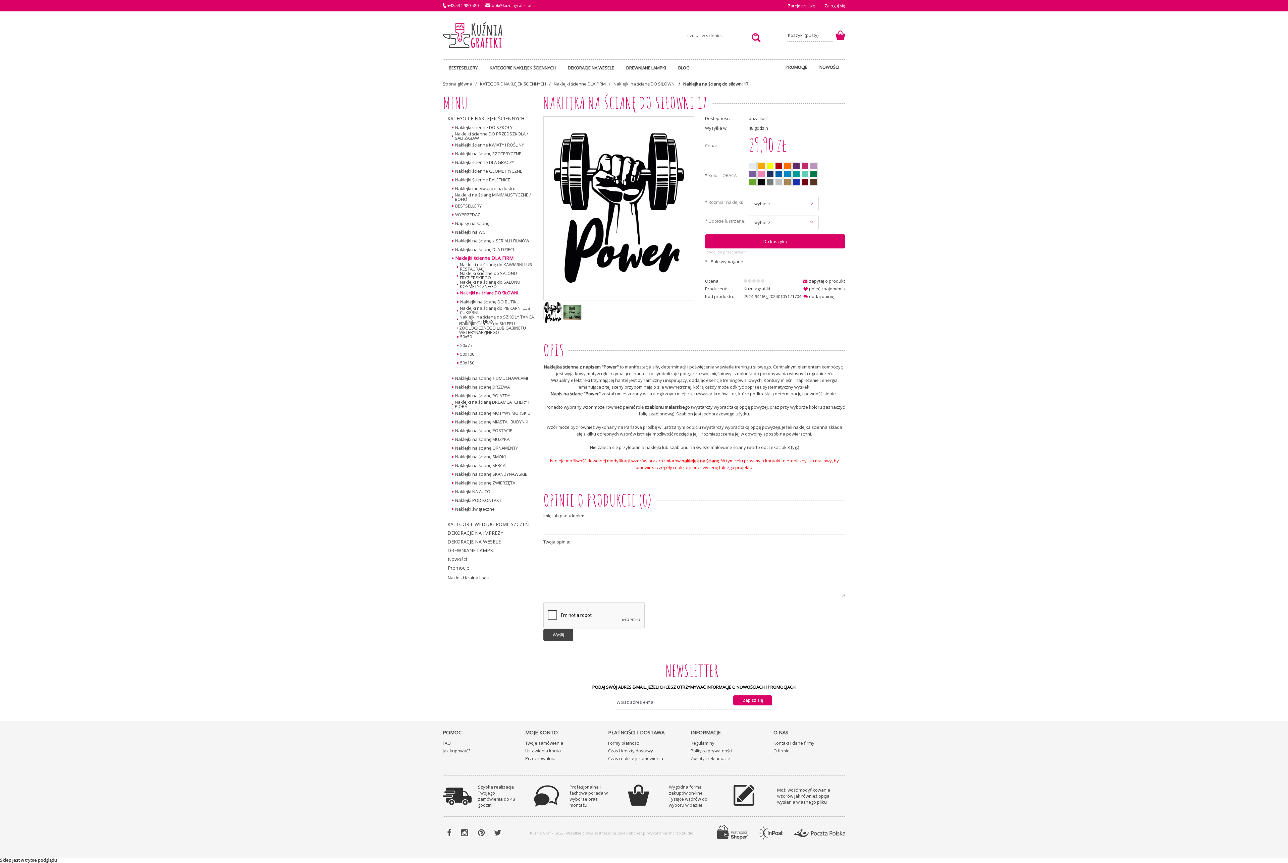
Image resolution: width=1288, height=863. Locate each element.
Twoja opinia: (556, 542)
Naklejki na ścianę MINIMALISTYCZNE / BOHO (493, 197)
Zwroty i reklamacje (710, 758)
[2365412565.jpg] (572, 312)
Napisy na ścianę (472, 223)
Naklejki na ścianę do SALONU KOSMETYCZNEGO (490, 284)
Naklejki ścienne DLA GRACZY (484, 162)
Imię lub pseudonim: (563, 516)
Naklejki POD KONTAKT (478, 500)
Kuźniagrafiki (757, 289)
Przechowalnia (540, 758)
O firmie (781, 751)
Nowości (457, 559)
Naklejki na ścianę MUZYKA (482, 439)
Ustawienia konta (543, 751)
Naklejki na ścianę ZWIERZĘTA (485, 483)
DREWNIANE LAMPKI (470, 550)
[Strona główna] (472, 35)
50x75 (466, 345)
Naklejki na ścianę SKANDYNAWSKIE (491, 474)
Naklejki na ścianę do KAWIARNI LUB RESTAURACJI (496, 267)
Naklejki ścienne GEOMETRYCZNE (488, 171)
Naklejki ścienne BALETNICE (482, 180)
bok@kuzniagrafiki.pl (511, 5)
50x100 (467, 354)
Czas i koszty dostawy (630, 751)
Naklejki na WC (470, 232)
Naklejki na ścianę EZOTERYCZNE (488, 154)
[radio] (753, 166)
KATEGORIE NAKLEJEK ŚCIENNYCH (485, 118)
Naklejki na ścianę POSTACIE (483, 430)
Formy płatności (624, 743)
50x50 (466, 337)
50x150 (467, 363)
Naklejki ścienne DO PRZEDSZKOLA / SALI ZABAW (491, 136)
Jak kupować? (456, 751)
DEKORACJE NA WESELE (474, 541)
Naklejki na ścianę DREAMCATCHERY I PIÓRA (492, 404)
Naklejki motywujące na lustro (485, 188)
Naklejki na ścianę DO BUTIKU (490, 302)
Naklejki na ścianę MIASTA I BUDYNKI (491, 422)
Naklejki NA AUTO (472, 491)
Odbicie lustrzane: (725, 221)
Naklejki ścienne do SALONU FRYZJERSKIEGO (488, 275)
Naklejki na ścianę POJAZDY (482, 396)
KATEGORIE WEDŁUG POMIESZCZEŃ (488, 524)
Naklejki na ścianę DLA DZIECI (484, 249)
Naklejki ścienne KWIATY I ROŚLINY (489, 145)
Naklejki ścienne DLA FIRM (484, 258)
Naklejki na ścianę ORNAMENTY (486, 448)
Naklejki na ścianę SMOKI (480, 457)
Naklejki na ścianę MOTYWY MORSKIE (492, 413)
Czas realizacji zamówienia (635, 758)
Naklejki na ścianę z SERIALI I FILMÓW (492, 241)
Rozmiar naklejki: (724, 202)
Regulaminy (702, 743)
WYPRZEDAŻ (467, 215)
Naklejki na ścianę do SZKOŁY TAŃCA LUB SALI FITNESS (497, 319)
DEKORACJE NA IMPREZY (475, 533)
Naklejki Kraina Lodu (468, 578)
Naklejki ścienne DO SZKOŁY (484, 127)
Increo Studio (681, 833)
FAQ (447, 743)
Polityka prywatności (711, 751)
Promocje (458, 568)
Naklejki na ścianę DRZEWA (482, 387)
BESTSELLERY (468, 206)
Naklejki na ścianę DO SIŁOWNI (489, 293)
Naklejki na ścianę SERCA (480, 465)
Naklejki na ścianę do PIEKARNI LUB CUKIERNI (495, 310)
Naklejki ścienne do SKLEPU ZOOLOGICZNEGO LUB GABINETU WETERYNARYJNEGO (492, 328)
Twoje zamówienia (544, 743)
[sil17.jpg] (552, 312)
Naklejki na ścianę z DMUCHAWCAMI (491, 378)
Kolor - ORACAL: (722, 175)
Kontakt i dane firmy (793, 743)
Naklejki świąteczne (475, 509)
